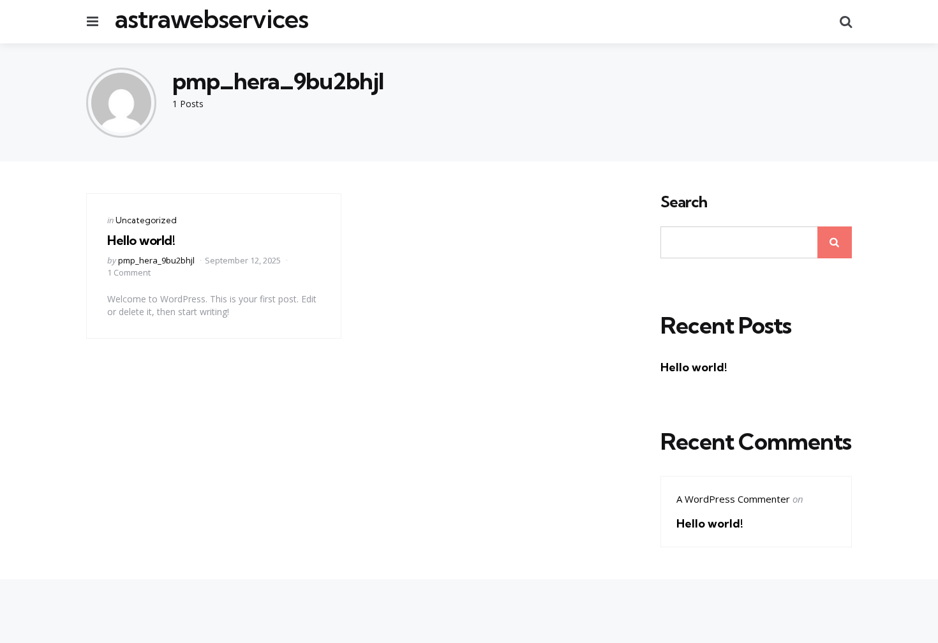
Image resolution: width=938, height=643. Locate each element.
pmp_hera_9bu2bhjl (156, 260)
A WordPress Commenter (733, 498)
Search (683, 202)
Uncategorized (146, 220)
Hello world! (141, 240)
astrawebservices (211, 19)
